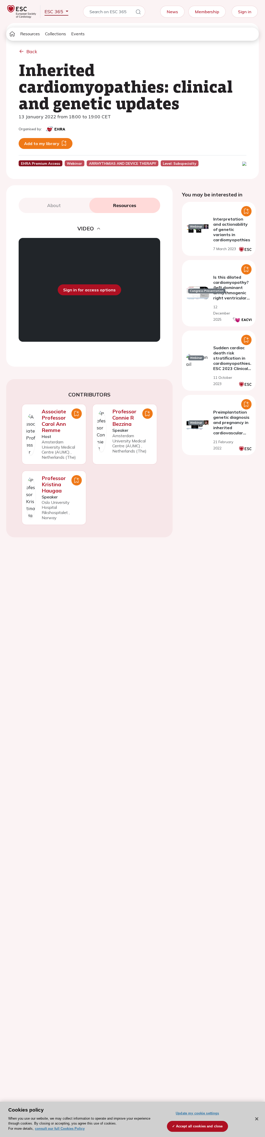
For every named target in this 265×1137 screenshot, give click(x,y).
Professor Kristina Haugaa (54, 484)
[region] (132, 1119)
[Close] (256, 1119)
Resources (30, 33)
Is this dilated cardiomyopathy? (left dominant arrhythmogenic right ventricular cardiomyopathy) (231, 290)
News (172, 11)
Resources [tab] (124, 205)
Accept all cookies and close (199, 1126)
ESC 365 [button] (54, 12)
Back (31, 51)
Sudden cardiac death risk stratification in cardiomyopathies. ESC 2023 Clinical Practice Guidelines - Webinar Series (232, 366)
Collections (55, 33)
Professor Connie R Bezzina (124, 417)
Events (78, 33)
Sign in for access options (89, 289)
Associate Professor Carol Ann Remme (54, 420)
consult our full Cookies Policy (60, 1129)
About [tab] (54, 205)
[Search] (138, 13)
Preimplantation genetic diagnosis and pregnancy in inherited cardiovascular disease (231, 425)
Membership (207, 11)
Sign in (244, 11)
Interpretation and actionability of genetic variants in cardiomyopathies (231, 229)
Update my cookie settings (197, 1113)
